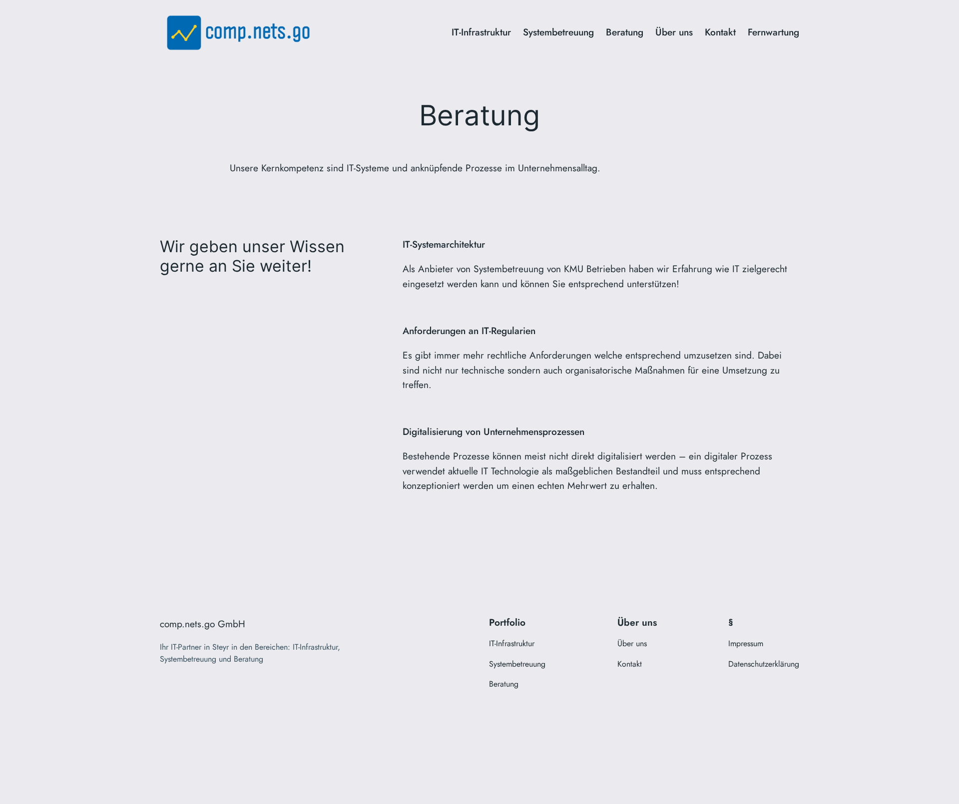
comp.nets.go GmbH (202, 624)
